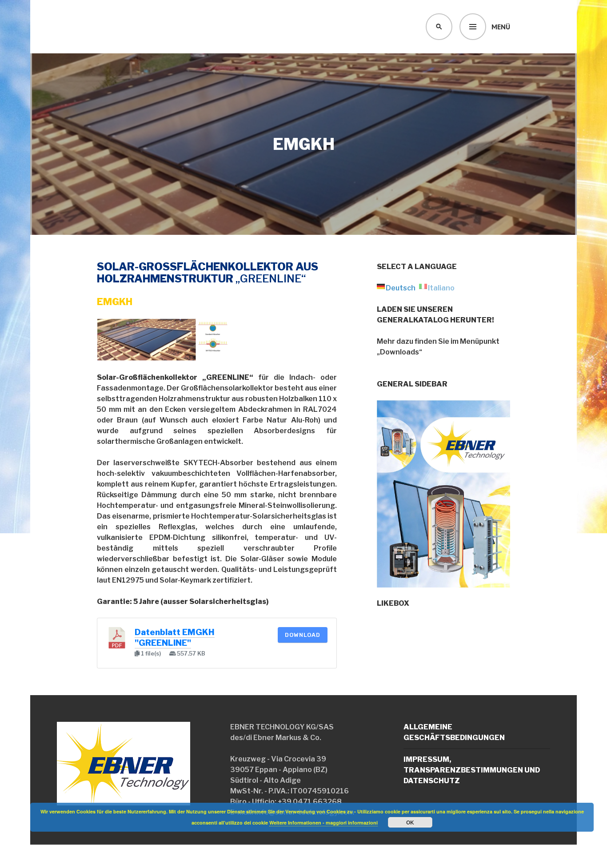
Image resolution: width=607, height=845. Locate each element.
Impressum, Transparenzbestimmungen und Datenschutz (471, 770)
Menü (500, 26)
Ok (410, 822)
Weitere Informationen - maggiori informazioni (323, 822)
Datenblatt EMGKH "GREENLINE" (175, 637)
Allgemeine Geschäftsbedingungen (454, 732)
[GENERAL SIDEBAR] (443, 582)
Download (302, 635)
